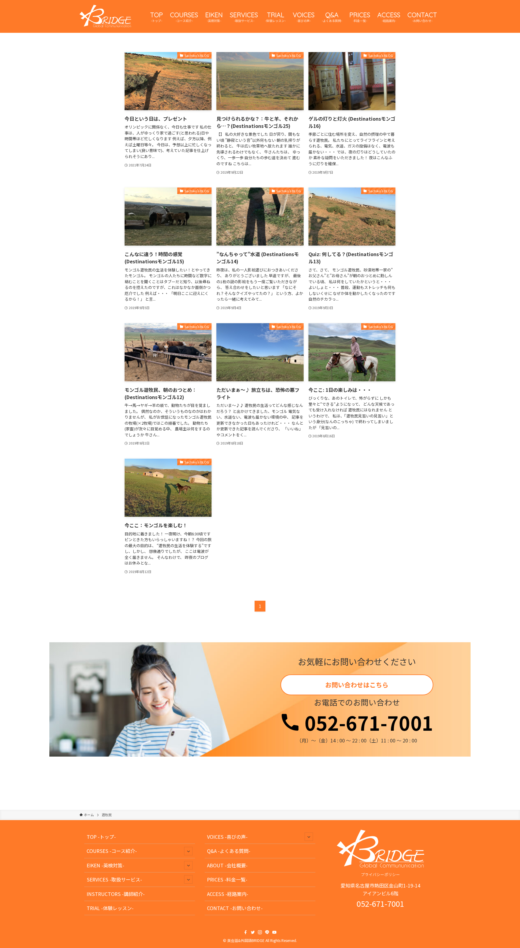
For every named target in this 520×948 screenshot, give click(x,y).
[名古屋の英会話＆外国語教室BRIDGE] (105, 16)
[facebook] (245, 932)
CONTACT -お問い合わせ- (235, 908)
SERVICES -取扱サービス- (114, 879)
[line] (267, 932)
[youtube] (274, 932)
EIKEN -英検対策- (105, 865)
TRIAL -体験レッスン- (110, 908)
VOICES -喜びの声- (227, 836)
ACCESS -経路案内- (227, 893)
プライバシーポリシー (380, 874)
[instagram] (260, 932)
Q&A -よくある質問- (228, 850)
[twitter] (252, 932)
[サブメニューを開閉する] (188, 851)
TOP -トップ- (101, 836)
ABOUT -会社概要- (227, 865)
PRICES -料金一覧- (227, 879)
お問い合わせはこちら (356, 684)
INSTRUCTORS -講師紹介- (116, 893)
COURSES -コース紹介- (112, 850)
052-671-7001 (366, 722)
